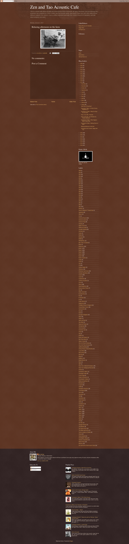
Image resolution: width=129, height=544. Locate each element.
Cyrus (80, 282)
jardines (80, 335)
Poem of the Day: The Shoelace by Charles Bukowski (88, 117)
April (82, 98)
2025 (81, 65)
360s (80, 206)
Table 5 (80, 417)
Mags (80, 356)
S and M (80, 384)
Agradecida (81, 212)
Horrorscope (81, 328)
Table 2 (80, 411)
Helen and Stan (82, 320)
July (82, 92)
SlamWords (81, 398)
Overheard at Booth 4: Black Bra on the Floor (81, 467)
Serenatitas (81, 394)
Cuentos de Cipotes (83, 280)
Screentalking (82, 390)
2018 (81, 80)
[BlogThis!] (54, 53)
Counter (80, 274)
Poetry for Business (83, 377)
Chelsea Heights (82, 267)
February (83, 102)
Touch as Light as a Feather (85, 432)
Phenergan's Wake (83, 373)
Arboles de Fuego (82, 227)
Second (80, 392)
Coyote (80, 276)
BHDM (80, 238)
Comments (34, 469)
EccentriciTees (82, 293)
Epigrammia (81, 303)
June (82, 94)
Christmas (81, 269)
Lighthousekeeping (83, 346)
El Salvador (81, 297)
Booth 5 (80, 255)
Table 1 (80, 409)
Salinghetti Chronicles (83, 388)
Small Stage (81, 400)
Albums (80, 214)
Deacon (80, 284)
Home (53, 101)
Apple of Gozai (82, 225)
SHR (80, 396)
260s (80, 202)
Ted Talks (81, 422)
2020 (81, 76)
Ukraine (80, 434)
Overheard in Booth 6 (76, 482)
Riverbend (81, 382)
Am (79, 216)
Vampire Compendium (83, 439)
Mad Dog (81, 354)
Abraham (81, 208)
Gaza (80, 310)
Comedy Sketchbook (83, 273)
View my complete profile (42, 460)
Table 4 (80, 415)
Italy (80, 333)
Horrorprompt (81, 326)
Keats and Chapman (83, 337)
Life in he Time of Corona (84, 343)
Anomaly (80, 223)
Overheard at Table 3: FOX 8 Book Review (81, 497)
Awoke (80, 233)
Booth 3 (80, 252)
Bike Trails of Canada (83, 242)
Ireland (80, 331)
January (83, 104)
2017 (81, 82)
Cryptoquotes (81, 278)
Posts (33, 467)
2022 (81, 71)
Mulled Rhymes (82, 360)
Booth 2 (80, 250)
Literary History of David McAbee (86, 348)
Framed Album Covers (83, 307)
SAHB (80, 386)
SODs (80, 401)
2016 (81, 132)
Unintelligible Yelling (83, 437)
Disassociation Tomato (84, 288)
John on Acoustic (75, 532)
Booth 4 (80, 254)
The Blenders (81, 426)
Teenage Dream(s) (83, 424)
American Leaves (82, 219)
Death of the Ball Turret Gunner (78, 475)
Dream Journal (82, 291)
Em (79, 299)
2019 (81, 78)
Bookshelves (81, 54)
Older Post (72, 101)
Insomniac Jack (82, 329)
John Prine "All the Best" (86, 106)
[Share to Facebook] (57, 53)
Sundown (81, 405)
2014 (81, 137)
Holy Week (81, 322)
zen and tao (41, 454)
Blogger (71, 541)
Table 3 (80, 413)
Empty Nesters (82, 301)
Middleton (81, 358)
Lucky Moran (81, 350)
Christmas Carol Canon (84, 271)
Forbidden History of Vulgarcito (85, 305)
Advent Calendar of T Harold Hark (86, 210)
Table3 (80, 419)
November (83, 86)
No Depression (82, 29)
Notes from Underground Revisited (86, 367)
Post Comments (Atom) (41, 104)
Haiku (80, 316)
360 (79, 204)
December (83, 83)
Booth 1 (80, 248)
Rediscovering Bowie (83, 381)
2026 (81, 63)
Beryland (80, 237)
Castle (80, 261)
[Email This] (53, 53)
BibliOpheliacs (82, 240)
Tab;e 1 (80, 407)
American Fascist (82, 218)
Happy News (81, 27)
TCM (80, 420)
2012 (81, 141)
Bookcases (81, 246)
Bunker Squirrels (82, 257)
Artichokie (81, 231)
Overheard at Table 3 (83, 371)
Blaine (80, 244)
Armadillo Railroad (83, 229)
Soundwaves (81, 403)
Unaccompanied (82, 436)
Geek (80, 312)
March (82, 100)
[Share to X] (56, 53)
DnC (80, 290)
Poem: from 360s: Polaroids (87, 114)
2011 (81, 143)
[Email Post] (50, 53)
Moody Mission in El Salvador (85, 25)
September (83, 90)
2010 (81, 145)
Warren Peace (82, 441)
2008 (80, 170)
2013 (81, 139)
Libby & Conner (82, 341)
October (83, 88)
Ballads (80, 235)
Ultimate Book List (83, 56)
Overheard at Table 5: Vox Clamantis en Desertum (76, 504)
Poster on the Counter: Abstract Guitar (80, 489)
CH (79, 265)
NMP (80, 364)
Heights (80, 318)
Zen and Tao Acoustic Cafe (54, 7)
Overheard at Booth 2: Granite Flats (79, 524)
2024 (81, 67)
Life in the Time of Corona (84, 345)
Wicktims (81, 443)
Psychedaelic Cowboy (83, 379)
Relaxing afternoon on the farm (87, 126)
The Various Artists (83, 428)
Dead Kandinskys (82, 286)
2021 (81, 73)
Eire (79, 295)
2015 (81, 134)
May (82, 96)
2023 (81, 69)
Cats (80, 263)
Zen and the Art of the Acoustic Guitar (87, 445)
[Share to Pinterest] (58, 53)
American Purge (82, 221)
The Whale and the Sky (84, 430)
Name (80, 362)
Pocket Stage (82, 375)
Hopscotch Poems (83, 324)
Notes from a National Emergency (86, 365)
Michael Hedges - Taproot (77, 509)
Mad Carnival (81, 352)
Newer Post (33, 101)
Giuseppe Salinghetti (83, 314)
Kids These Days (82, 339)
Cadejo (80, 259)
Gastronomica (82, 309)
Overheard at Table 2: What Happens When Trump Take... (89, 120)
